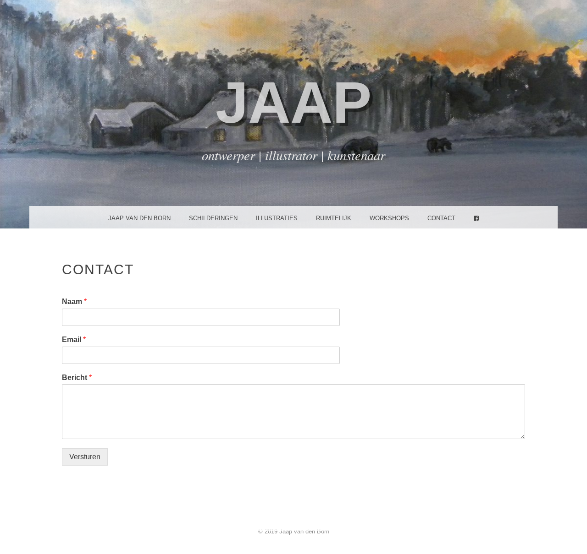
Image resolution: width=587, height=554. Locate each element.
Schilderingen (213, 218)
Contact (441, 218)
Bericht (77, 377)
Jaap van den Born (139, 218)
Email (74, 339)
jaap (293, 102)
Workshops (389, 218)
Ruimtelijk (333, 218)
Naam (74, 301)
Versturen (84, 457)
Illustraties (277, 218)
